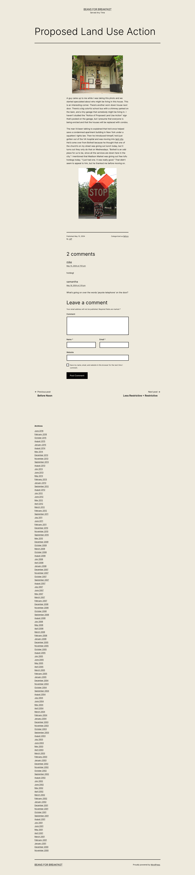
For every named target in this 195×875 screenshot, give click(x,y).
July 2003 (39, 739)
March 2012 (40, 507)
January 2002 (40, 802)
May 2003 (39, 746)
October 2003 (41, 729)
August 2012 (40, 490)
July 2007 (39, 587)
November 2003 (42, 726)
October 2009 (41, 545)
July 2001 (39, 823)
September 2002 (42, 774)
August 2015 (40, 441)
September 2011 (41, 514)
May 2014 (39, 452)
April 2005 (39, 667)
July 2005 (39, 656)
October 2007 (41, 576)
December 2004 (41, 680)
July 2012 (39, 493)
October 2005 (41, 649)
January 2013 (40, 483)
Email (102, 339)
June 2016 (39, 431)
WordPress (155, 865)
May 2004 (39, 705)
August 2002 (40, 778)
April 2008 (39, 563)
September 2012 (42, 486)
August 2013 (40, 466)
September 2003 (42, 732)
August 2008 (40, 556)
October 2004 (41, 687)
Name (70, 339)
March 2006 (40, 632)
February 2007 (41, 601)
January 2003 (40, 760)
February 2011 (41, 524)
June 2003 (39, 743)
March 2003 (40, 753)
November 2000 (42, 850)
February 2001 (41, 840)
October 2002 (41, 771)
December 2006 (41, 604)
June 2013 (39, 472)
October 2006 (41, 611)
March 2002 (40, 795)
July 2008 (39, 559)
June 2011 (39, 521)
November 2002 (42, 767)
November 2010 (41, 531)
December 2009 (41, 542)
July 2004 (39, 698)
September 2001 (42, 816)
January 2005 (40, 677)
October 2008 (41, 552)
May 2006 (39, 625)
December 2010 (41, 528)
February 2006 (41, 635)
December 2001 (41, 805)
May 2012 (39, 500)
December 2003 (41, 722)
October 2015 (40, 438)
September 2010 (42, 535)
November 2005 (42, 646)
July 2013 (39, 469)
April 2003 (39, 750)
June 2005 (39, 660)
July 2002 (39, 781)
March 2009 (40, 549)
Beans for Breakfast (98, 9)
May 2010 (39, 538)
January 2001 (40, 843)
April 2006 (39, 628)
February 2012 (41, 511)
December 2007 (41, 569)
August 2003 (40, 736)
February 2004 (41, 715)
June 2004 (39, 701)
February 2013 (41, 479)
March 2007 (40, 597)
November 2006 (42, 608)
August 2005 (40, 653)
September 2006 (42, 615)
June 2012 (39, 497)
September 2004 (42, 691)
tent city (119, 139)
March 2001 (40, 837)
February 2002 (41, 798)
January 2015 (40, 445)
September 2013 (42, 462)
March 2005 (40, 670)
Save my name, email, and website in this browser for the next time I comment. (96, 366)
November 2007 (41, 573)
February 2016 (41, 434)
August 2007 (40, 583)
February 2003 (41, 757)
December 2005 (41, 642)
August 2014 (40, 448)
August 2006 (40, 618)
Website (70, 352)
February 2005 (41, 674)
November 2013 (41, 459)
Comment (71, 314)
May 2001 (39, 830)
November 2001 (41, 809)
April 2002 (39, 791)
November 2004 (42, 684)
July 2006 (39, 622)
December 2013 (41, 455)
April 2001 (39, 833)
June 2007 (39, 590)
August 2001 (40, 819)
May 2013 (39, 476)
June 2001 (39, 826)
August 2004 (40, 694)
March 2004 (40, 712)
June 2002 (39, 785)
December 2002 (41, 764)
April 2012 (39, 504)
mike (69, 262)
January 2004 (41, 719)
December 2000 (41, 847)
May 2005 (39, 663)
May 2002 (39, 788)
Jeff (70, 239)
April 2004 (39, 708)
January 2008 (40, 566)
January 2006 (40, 639)
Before (125, 236)
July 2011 (38, 517)
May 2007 (39, 594)
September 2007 (42, 580)
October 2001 (40, 812)
